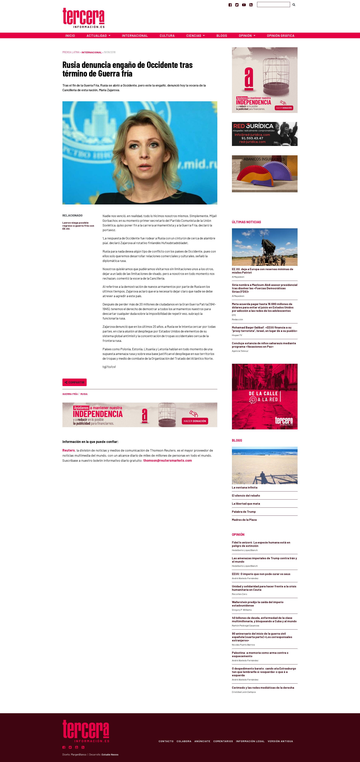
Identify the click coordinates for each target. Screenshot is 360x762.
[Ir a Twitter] (236, 4)
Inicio (70, 35)
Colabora (184, 740)
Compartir (75, 382)
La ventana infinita (244, 487)
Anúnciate (202, 740)
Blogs (222, 35)
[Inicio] (83, 17)
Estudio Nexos (110, 754)
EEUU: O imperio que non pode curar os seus (261, 574)
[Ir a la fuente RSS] (251, 4)
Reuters (68, 450)
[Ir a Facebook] (230, 4)
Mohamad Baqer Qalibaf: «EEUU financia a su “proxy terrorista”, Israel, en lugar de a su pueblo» (264, 329)
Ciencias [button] (194, 35)
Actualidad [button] (97, 35)
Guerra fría (70, 393)
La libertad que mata (246, 503)
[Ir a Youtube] (244, 4)
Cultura (167, 35)
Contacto (166, 740)
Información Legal (250, 740)
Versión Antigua (280, 740)
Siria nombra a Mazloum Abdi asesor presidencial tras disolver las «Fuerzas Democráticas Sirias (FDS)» (264, 288)
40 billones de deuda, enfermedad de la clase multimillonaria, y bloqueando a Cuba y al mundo (264, 619)
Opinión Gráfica (281, 35)
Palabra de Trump (244, 511)
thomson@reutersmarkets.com (167, 460)
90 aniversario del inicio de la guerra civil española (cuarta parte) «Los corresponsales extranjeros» (262, 637)
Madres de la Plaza (244, 519)
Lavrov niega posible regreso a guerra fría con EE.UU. (78, 225)
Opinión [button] (246, 35)
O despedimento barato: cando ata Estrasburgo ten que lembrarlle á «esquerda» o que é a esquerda (264, 672)
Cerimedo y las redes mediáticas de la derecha (263, 687)
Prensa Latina (71, 52)
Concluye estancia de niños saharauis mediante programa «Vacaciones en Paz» (264, 344)
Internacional (135, 35)
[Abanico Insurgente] (265, 181)
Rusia (84, 393)
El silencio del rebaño (246, 495)
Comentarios (223, 740)
